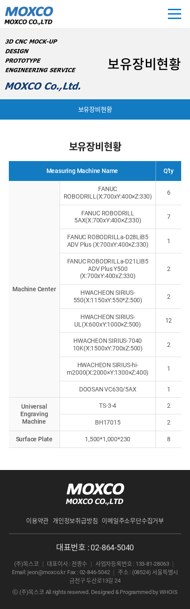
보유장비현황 (95, 109)
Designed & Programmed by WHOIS (134, 592)
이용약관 (37, 520)
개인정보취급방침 (75, 520)
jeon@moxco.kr (46, 572)
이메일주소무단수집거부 (133, 520)
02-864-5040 (112, 547)
